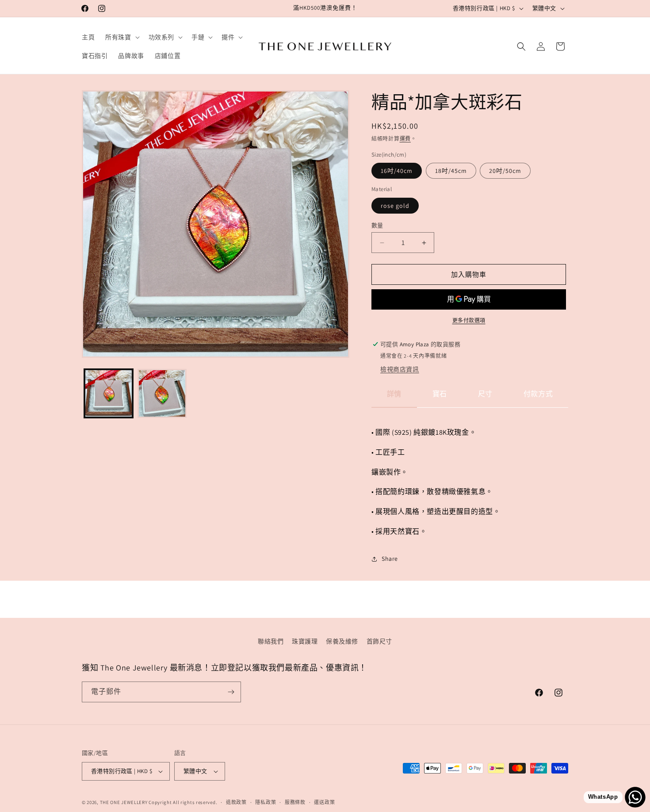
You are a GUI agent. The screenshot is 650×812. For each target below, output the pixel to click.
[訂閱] (231, 692)
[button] (121, 37)
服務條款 (295, 802)
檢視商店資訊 (399, 369)
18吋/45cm (451, 171)
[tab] (394, 398)
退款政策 (236, 802)
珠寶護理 (304, 641)
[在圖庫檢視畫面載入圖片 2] (162, 393)
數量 (377, 225)
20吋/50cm (505, 171)
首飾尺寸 (379, 641)
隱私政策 (265, 802)
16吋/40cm (397, 171)
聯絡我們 (270, 641)
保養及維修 (342, 641)
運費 (405, 138)
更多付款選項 (469, 320)
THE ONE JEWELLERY (124, 802)
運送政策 (324, 802)
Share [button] (390, 559)
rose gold (395, 206)
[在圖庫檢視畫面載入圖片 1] (108, 393)
